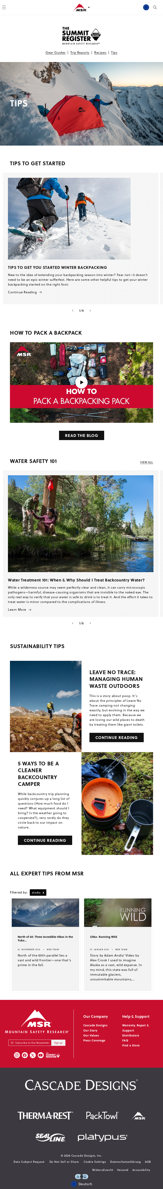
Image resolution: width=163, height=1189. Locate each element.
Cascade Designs (95, 1025)
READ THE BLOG (81, 435)
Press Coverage (94, 1040)
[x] (33, 1055)
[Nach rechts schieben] (90, 310)
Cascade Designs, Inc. (86, 1156)
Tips (114, 52)
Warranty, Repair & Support (135, 1027)
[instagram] (17, 1055)
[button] (155, 7)
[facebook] (25, 1055)
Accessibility (141, 1170)
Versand (122, 1170)
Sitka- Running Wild (103, 937)
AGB (148, 1162)
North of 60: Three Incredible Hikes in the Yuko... (45, 938)
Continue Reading (22, 292)
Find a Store (131, 1045)
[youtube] (41, 1055)
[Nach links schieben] (72, 310)
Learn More (17, 609)
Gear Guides (56, 52)
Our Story (90, 1030)
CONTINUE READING (116, 737)
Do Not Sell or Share (64, 1162)
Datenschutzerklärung (125, 1162)
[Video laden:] (81, 382)
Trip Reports (79, 52)
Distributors (130, 1035)
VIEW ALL (146, 462)
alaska (38, 892)
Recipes (100, 52)
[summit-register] (53, 1055)
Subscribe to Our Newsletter (32, 1042)
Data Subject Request (29, 1162)
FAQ (125, 1040)
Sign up (58, 1042)
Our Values (91, 1035)
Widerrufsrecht (102, 1170)
